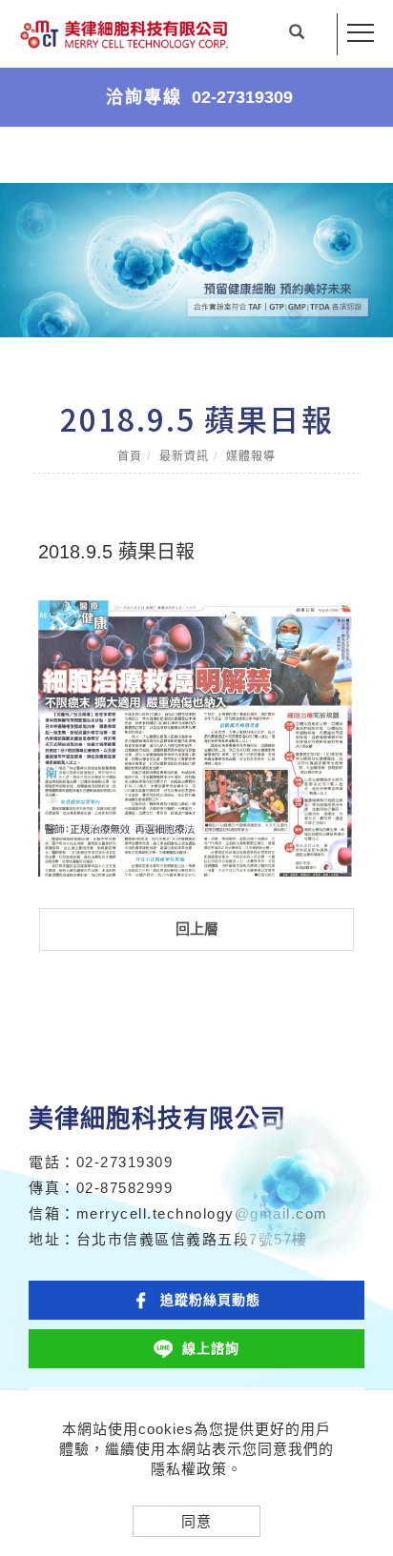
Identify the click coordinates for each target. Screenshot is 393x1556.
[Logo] (124, 34)
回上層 (197, 928)
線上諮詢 (210, 1348)
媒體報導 (251, 456)
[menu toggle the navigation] (360, 33)
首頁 (129, 456)
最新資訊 (184, 456)
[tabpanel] (196, 260)
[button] (296, 34)
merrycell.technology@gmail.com (202, 1213)
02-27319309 (125, 1162)
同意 (196, 1521)
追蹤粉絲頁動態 (210, 1299)
